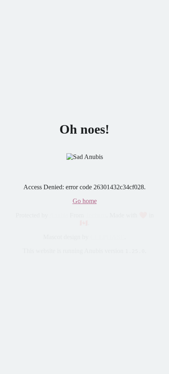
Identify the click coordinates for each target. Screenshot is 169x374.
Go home (85, 200)
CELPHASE (107, 236)
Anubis (58, 215)
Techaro (95, 215)
